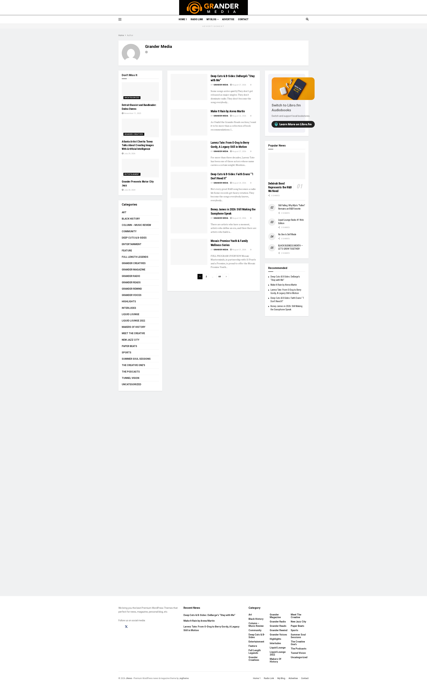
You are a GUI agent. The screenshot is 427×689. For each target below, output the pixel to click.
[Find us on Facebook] (119, 627)
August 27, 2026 (239, 85)
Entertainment (131, 174)
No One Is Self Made (287, 234)
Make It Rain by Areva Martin (228, 111)
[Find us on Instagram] (132, 627)
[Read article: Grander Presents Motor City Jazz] (140, 168)
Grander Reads (131, 282)
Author (130, 35)
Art (124, 212)
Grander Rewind (132, 288)
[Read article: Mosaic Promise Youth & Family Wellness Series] (189, 252)
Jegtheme (184, 678)
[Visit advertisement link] (213, 496)
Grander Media (221, 85)
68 (219, 276)
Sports (126, 352)
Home (121, 35)
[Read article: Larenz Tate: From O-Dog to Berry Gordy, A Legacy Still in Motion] (189, 153)
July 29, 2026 (129, 153)
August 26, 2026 (239, 116)
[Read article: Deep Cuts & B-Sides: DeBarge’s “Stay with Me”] (189, 87)
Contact (243, 19)
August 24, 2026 (239, 183)
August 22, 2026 (239, 218)
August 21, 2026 (239, 250)
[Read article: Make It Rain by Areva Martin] (189, 122)
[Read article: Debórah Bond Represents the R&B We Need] (286, 166)
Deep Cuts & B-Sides (134, 237)
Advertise (228, 19)
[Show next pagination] (226, 276)
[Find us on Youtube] (138, 627)
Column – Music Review (136, 225)
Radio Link (197, 19)
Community (129, 231)
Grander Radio (131, 276)
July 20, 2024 (129, 190)
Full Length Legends (135, 257)
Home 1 (183, 19)
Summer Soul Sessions (136, 359)
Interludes (129, 308)
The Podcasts (131, 371)
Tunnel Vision (130, 378)
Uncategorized (131, 98)
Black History (131, 218)
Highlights (129, 301)
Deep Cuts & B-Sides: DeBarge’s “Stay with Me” (209, 615)
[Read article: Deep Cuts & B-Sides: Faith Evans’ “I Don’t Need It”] (189, 185)
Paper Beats (129, 346)
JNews (129, 678)
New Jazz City (130, 339)
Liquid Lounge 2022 (133, 320)
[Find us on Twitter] (126, 627)
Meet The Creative (133, 333)
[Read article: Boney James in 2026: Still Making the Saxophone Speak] (189, 220)
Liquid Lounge (130, 314)
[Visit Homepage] (213, 7)
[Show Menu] (119, 19)
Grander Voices (131, 295)
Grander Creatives (133, 134)
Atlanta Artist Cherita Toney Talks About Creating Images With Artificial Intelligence (138, 145)
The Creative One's (133, 365)
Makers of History (133, 327)
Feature (127, 250)
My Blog (211, 19)
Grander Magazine (133, 269)
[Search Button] (307, 19)
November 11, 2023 (132, 113)
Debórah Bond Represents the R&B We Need (280, 187)
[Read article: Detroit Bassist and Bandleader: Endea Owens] (140, 91)
